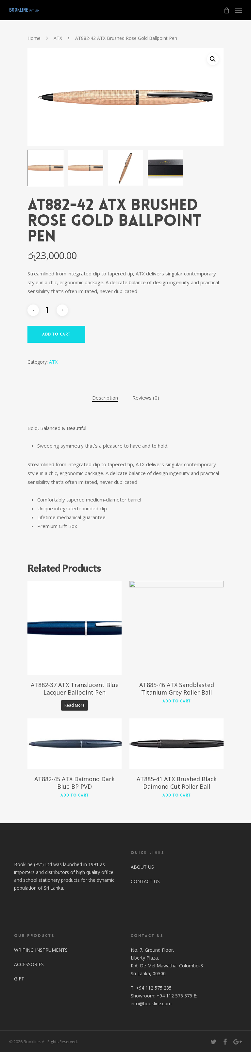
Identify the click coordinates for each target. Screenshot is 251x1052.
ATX (58, 38)
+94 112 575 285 (154, 988)
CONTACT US (145, 881)
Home (34, 38)
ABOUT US (142, 867)
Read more (74, 705)
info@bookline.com (151, 1003)
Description (105, 397)
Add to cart (56, 334)
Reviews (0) (145, 397)
